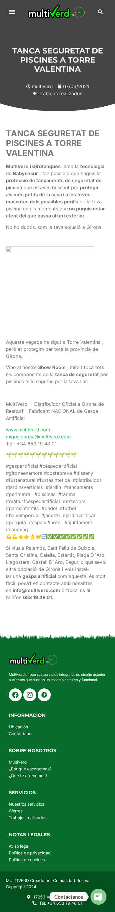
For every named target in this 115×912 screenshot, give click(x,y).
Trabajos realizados (60, 93)
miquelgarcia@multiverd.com (38, 437)
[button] (12, 12)
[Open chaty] (98, 897)
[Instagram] (29, 694)
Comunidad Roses (70, 880)
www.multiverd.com (28, 429)
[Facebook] (15, 694)
